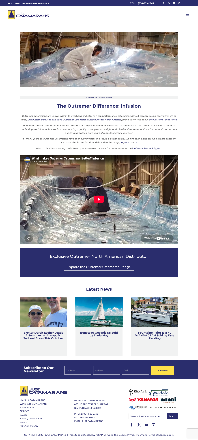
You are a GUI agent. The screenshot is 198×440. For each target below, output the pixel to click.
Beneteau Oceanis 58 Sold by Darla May (99, 334)
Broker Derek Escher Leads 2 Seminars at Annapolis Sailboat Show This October (43, 335)
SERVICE (24, 411)
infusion (91, 97)
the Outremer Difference (163, 119)
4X (122, 142)
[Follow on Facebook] (164, 3)
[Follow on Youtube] (174, 3)
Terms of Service (157, 434)
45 (125, 142)
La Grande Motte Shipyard (146, 148)
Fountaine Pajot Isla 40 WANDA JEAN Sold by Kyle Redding (154, 335)
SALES (23, 415)
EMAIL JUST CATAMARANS (88, 421)
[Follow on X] (169, 3)
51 (129, 142)
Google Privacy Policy (131, 434)
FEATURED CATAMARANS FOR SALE (28, 3)
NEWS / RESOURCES (31, 418)
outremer (105, 97)
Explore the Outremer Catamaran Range (99, 267)
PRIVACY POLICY (29, 426)
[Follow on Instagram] (179, 3)
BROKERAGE (27, 407)
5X (137, 142)
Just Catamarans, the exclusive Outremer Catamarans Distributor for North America (74, 119)
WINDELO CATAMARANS (33, 404)
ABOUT (24, 422)
